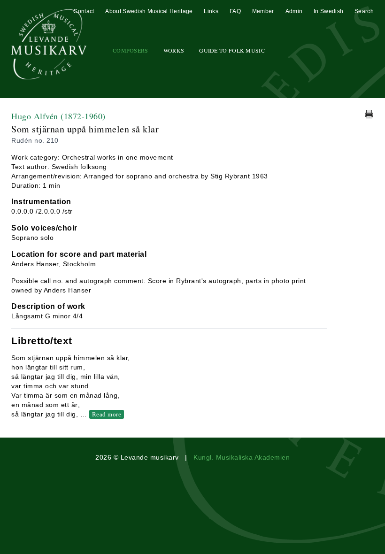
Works (174, 50)
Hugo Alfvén (58, 116)
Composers (130, 50)
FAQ (235, 11)
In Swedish (328, 11)
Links (211, 11)
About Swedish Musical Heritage (148, 11)
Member (263, 11)
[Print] (369, 114)
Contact (83, 11)
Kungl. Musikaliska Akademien (241, 457)
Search (364, 11)
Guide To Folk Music (232, 50)
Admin (294, 11)
